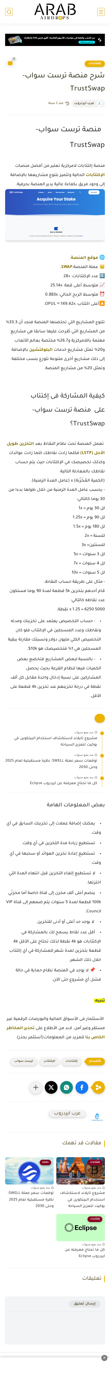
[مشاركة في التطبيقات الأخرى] (35, 1087)
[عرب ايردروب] (55, 11)
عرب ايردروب (84, 103)
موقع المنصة (84, 258)
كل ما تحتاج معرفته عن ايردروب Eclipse (63, 784)
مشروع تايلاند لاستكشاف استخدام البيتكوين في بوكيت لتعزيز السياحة (55, 742)
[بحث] (9, 12)
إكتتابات (95, 63)
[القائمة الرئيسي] (101, 12)
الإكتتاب (49, 1061)
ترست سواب (23, 1061)
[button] (81, 1087)
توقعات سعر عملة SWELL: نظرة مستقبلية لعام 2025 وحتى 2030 (51, 764)
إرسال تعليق (85, 1304)
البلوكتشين (41, 350)
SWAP (66, 267)
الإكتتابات (95, 175)
